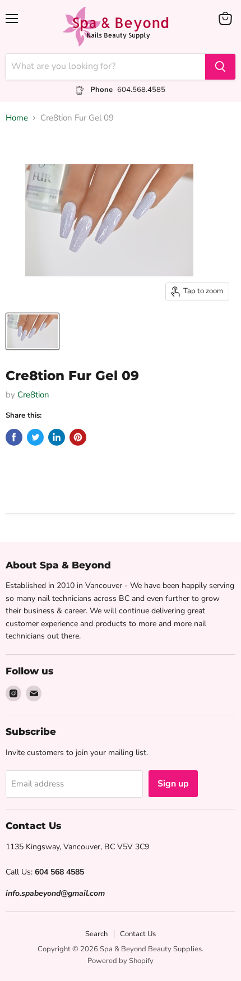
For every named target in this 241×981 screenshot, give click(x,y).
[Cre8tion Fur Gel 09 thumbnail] (32, 331)
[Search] (220, 67)
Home (17, 118)
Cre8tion (33, 394)
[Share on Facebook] (14, 437)
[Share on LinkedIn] (56, 437)
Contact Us (138, 934)
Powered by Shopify (120, 961)
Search (96, 934)
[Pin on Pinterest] (77, 437)
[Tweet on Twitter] (35, 437)
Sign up (173, 784)
